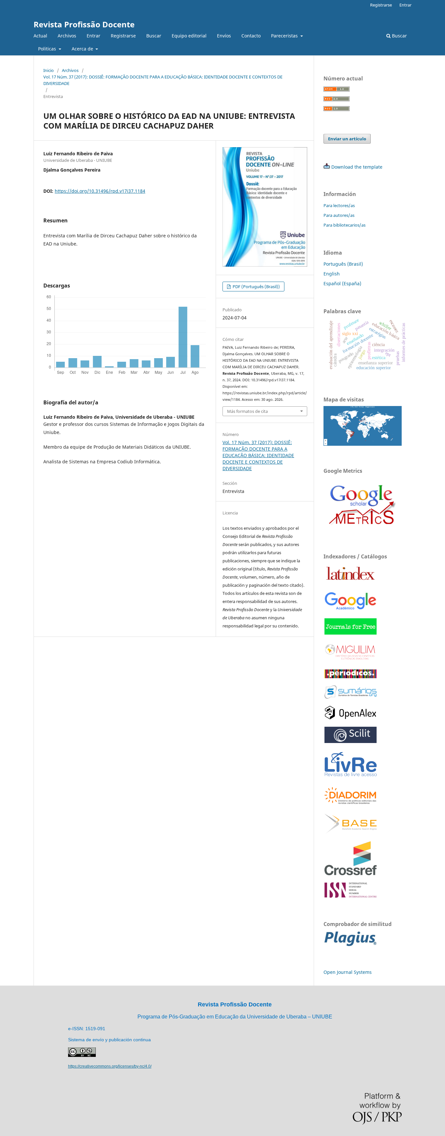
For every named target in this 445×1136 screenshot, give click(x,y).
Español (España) (342, 283)
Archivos (67, 36)
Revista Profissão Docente (84, 24)
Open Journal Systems (347, 972)
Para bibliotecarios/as (344, 225)
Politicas (47, 49)
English (331, 274)
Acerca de (83, 49)
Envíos (224, 36)
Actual (40, 36)
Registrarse (123, 36)
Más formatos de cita (247, 411)
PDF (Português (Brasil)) (256, 286)
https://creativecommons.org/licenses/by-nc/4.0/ (109, 1066)
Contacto (251, 36)
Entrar (93, 36)
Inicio (48, 70)
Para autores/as (338, 215)
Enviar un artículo (347, 139)
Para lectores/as (339, 205)
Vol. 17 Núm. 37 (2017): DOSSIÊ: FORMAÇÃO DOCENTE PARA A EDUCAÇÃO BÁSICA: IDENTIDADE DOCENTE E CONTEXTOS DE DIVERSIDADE (162, 80)
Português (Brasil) (343, 264)
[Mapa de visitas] (362, 444)
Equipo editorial (189, 36)
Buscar (153, 36)
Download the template (356, 167)
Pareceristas (285, 36)
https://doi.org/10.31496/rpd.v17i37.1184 (100, 191)
